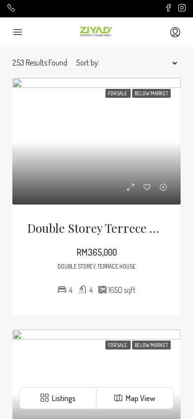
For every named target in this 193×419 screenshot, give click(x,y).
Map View (139, 398)
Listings (63, 398)
